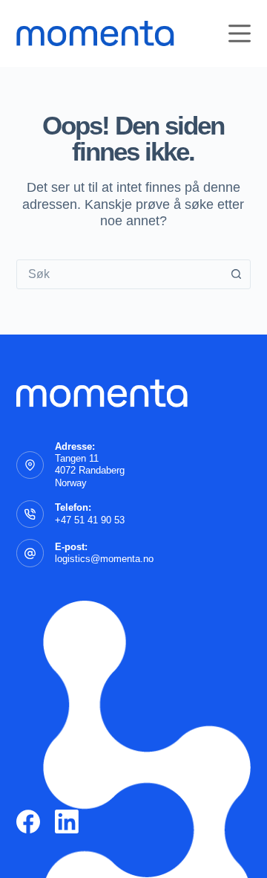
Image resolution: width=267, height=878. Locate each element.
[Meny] (239, 33)
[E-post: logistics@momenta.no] (30, 553)
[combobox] (119, 274)
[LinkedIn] (67, 821)
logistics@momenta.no (104, 558)
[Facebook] (28, 821)
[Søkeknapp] (236, 274)
